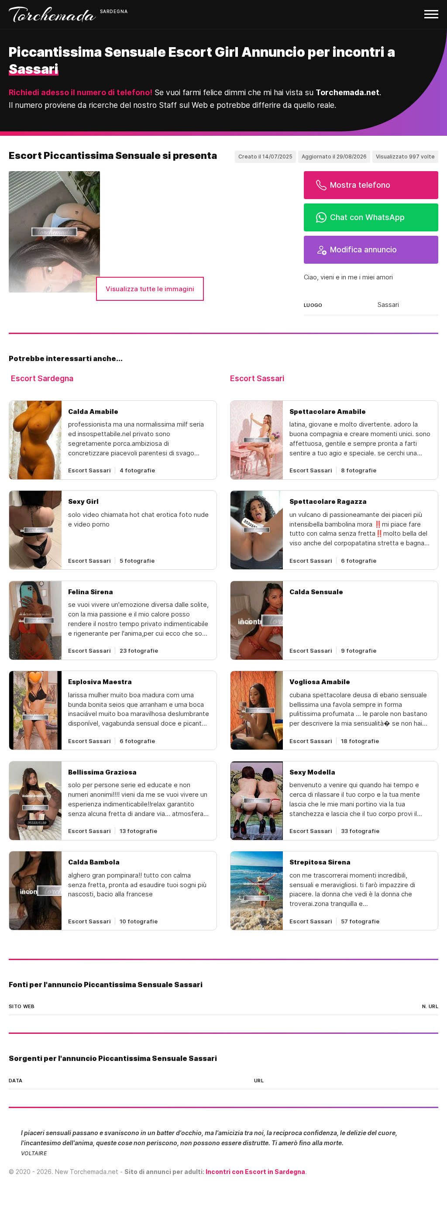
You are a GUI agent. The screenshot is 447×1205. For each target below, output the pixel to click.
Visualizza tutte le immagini (150, 289)
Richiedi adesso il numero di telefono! (80, 92)
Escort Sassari (257, 378)
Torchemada (52, 14)
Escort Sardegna (42, 378)
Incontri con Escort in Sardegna (255, 1171)
